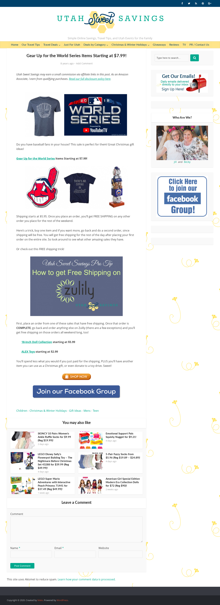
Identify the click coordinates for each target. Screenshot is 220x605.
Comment (16, 514)
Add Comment (84, 63)
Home (14, 44)
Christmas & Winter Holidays (129, 44)
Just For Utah (72, 44)
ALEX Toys (28, 352)
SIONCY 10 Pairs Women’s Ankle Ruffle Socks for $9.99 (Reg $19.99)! (54, 437)
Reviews (174, 44)
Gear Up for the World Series (35, 158)
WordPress (62, 600)
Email (59, 548)
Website (103, 548)
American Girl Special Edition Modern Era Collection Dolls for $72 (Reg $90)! (123, 482)
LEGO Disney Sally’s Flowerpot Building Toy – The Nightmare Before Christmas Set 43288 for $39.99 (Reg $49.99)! (55, 461)
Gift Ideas (75, 411)
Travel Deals (50, 44)
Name (15, 548)
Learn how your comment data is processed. (87, 579)
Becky (187, 162)
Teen (96, 411)
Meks (40, 600)
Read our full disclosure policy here (90, 79)
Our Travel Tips (31, 44)
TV (184, 44)
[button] (131, 97)
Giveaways (159, 44)
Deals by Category (95, 44)
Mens (87, 411)
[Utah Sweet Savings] (110, 22)
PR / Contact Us (199, 44)
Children (21, 411)
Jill (175, 162)
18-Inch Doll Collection (36, 342)
